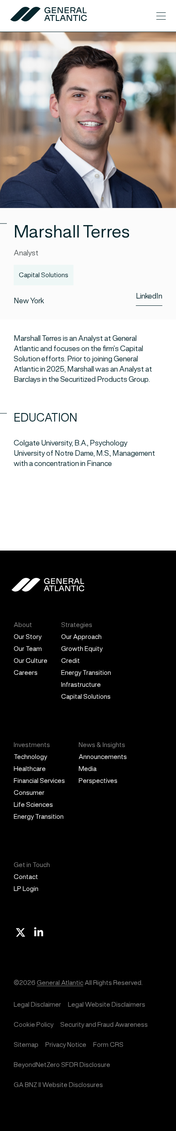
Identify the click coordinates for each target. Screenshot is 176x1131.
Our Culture (30, 660)
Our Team (28, 649)
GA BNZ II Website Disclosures (58, 1085)
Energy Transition (86, 672)
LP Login (26, 889)
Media (88, 769)
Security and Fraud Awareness (104, 1024)
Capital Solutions (86, 696)
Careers (26, 672)
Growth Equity (82, 649)
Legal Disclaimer (37, 1004)
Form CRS (108, 1044)
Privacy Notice (65, 1044)
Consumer (29, 792)
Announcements (103, 757)
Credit (70, 660)
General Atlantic (60, 983)
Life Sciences (33, 804)
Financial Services (39, 780)
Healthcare (30, 769)
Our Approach (81, 637)
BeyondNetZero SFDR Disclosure (62, 1065)
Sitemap (26, 1044)
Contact (26, 877)
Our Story (27, 637)
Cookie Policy (33, 1024)
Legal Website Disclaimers (106, 1004)
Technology (30, 757)
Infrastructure (81, 684)
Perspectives (98, 780)
